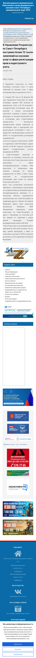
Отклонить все (18, 654)
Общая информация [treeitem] (11, 272)
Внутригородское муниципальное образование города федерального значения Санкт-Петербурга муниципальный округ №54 (18, 6)
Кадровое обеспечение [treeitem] (12, 276)
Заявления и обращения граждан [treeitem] (15, 287)
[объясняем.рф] (18, 487)
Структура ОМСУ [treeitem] (10, 274)
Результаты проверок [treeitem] (11, 294)
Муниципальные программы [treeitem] (14, 283)
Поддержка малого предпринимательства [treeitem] (18, 301)
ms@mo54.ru (18, 571)
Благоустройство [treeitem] (10, 281)
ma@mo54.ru (18, 580)
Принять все (18, 644)
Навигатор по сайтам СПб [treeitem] (13, 292)
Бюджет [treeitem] (7, 296)
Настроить (18, 649)
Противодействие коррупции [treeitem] (14, 285)
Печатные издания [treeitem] (11, 299)
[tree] (18, 285)
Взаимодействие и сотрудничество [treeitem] (16, 290)
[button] (29, 18)
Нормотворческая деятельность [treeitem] (15, 278)
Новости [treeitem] (7, 269)
